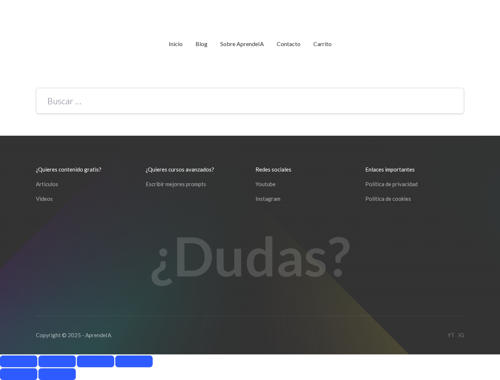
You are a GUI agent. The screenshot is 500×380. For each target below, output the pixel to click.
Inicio (176, 43)
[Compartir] (95, 361)
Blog (201, 43)
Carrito (322, 43)
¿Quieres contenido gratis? (68, 169)
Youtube (265, 184)
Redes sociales (273, 169)
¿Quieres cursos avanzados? (180, 169)
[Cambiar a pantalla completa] (57, 361)
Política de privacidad (391, 184)
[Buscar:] (250, 101)
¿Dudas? (250, 255)
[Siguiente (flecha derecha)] (57, 374)
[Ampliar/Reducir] (18, 361)
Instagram (267, 198)
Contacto (289, 43)
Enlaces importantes (390, 169)
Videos (44, 198)
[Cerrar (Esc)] (134, 361)
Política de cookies (388, 198)
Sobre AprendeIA (242, 43)
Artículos (47, 184)
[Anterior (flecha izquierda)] (18, 374)
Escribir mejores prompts (176, 184)
